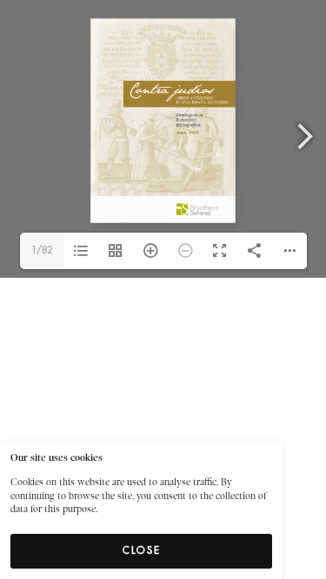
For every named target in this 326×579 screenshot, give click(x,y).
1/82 (41, 250)
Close (142, 550)
